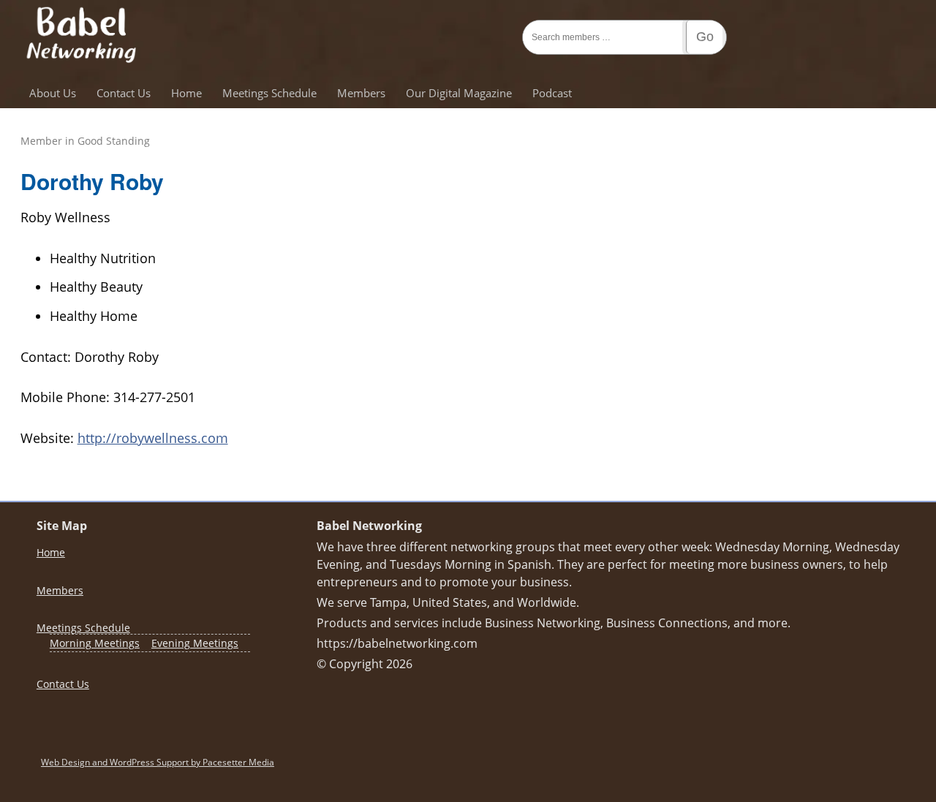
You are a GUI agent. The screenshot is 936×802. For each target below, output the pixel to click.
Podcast (552, 93)
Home (186, 93)
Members (361, 93)
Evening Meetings (194, 643)
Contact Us (124, 93)
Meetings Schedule (269, 93)
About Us (52, 93)
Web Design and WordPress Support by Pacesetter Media (157, 762)
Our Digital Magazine (459, 93)
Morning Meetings (95, 643)
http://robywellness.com (153, 438)
